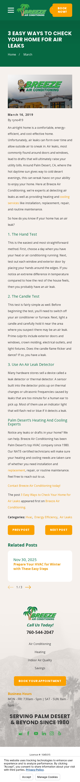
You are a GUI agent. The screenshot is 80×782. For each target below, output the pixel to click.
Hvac (29, 517)
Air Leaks (66, 517)
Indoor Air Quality (40, 660)
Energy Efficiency (45, 517)
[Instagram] (52, 733)
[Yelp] (59, 733)
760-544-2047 (40, 632)
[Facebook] (28, 733)
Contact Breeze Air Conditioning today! (34, 486)
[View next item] (28, 587)
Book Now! (62, 10)
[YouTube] (36, 733)
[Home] (31, 10)
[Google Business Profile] (20, 733)
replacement (16, 470)
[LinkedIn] (44, 733)
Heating (40, 652)
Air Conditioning (40, 644)
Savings (40, 668)
